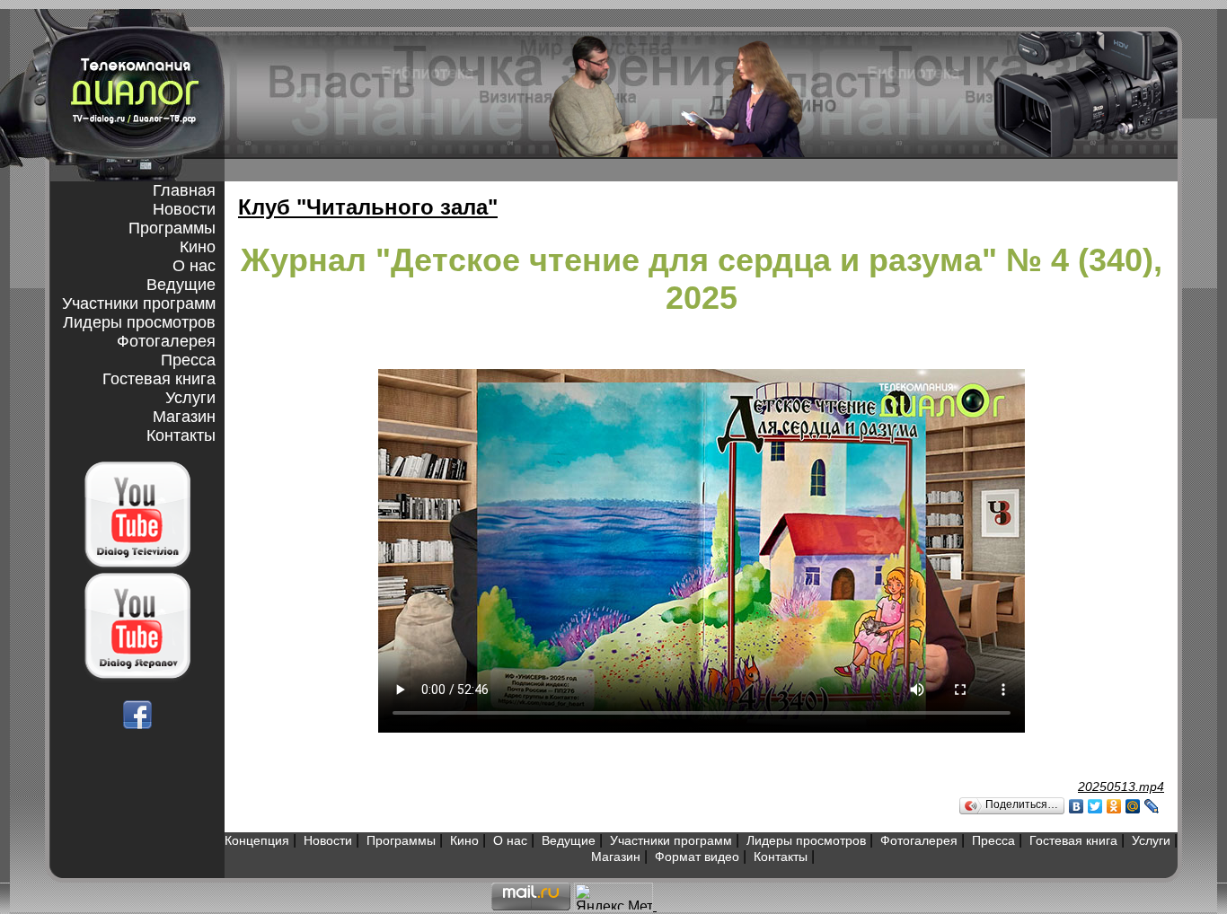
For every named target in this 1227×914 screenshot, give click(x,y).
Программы (172, 228)
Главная (184, 190)
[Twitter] (1095, 806)
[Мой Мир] (1133, 806)
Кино (198, 247)
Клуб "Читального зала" (368, 207)
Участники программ (139, 303)
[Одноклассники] (1114, 806)
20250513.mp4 (1121, 786)
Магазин (184, 417)
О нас (194, 266)
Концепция (257, 840)
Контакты (181, 435)
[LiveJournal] (1152, 806)
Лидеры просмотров (139, 322)
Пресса (188, 360)
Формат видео (697, 856)
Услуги (190, 398)
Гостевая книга (159, 379)
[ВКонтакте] (1076, 806)
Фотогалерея (166, 341)
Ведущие (181, 285)
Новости (184, 209)
